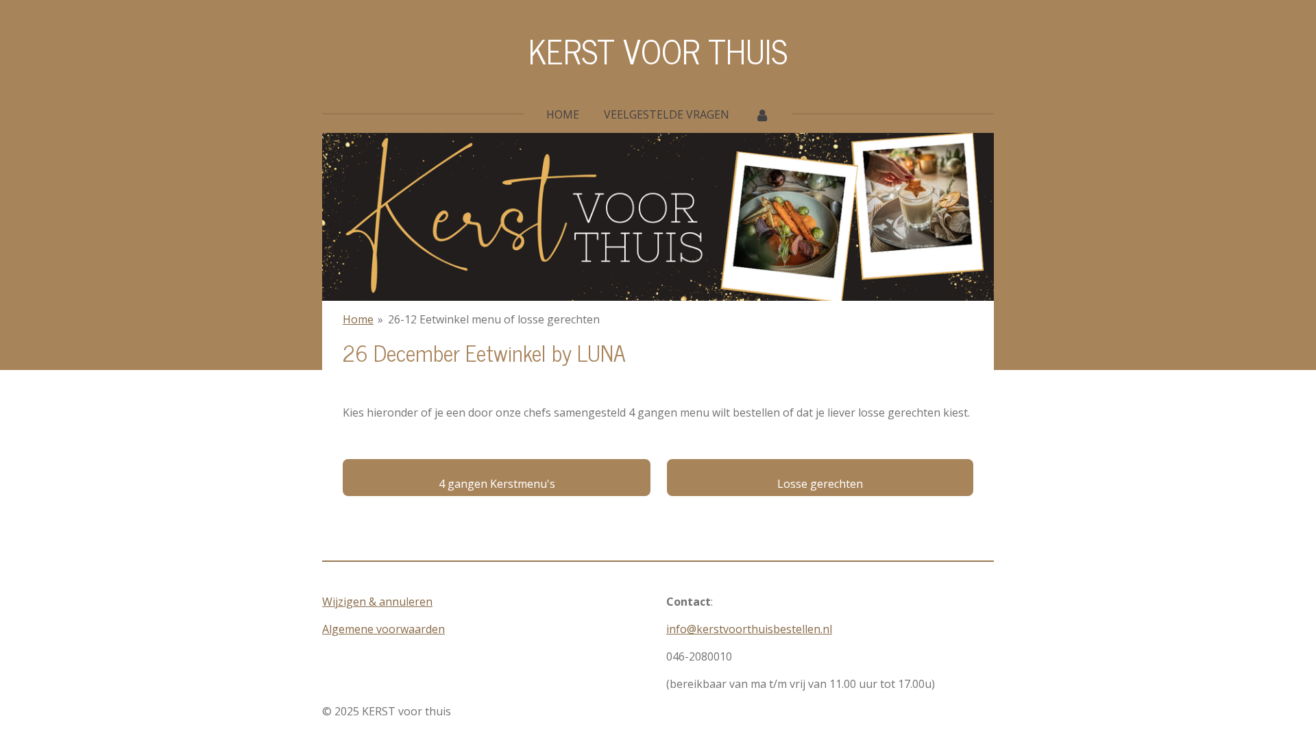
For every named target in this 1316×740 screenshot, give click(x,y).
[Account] (761, 114)
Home (358, 319)
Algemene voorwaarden (383, 629)
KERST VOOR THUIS (658, 50)
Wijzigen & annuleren (377, 601)
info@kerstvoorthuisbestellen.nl (749, 629)
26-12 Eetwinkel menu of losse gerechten (494, 319)
